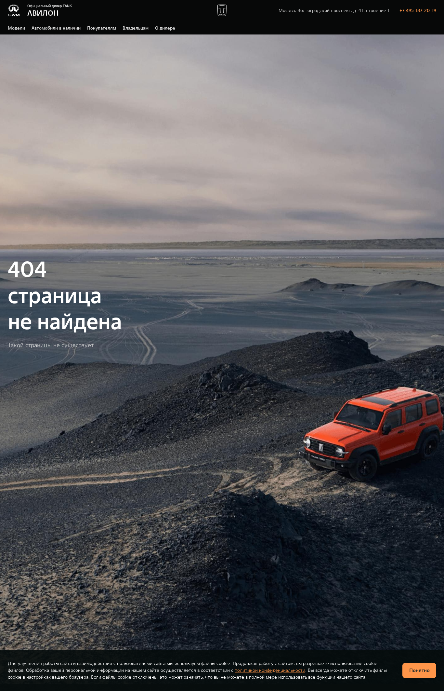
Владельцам (136, 28)
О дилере (165, 28)
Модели (16, 28)
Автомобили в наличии (56, 28)
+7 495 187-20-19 (417, 10)
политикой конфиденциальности (270, 670)
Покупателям (101, 28)
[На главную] (14, 10)
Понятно (419, 670)
